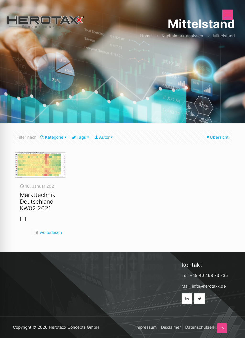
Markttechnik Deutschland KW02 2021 (37, 201)
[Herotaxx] (45, 21)
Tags (81, 137)
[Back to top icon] (222, 328)
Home (146, 35)
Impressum (146, 327)
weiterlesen (51, 232)
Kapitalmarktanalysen (182, 35)
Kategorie (54, 137)
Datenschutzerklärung (206, 327)
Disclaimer (171, 327)
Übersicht (219, 137)
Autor (104, 137)
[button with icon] (187, 298)
